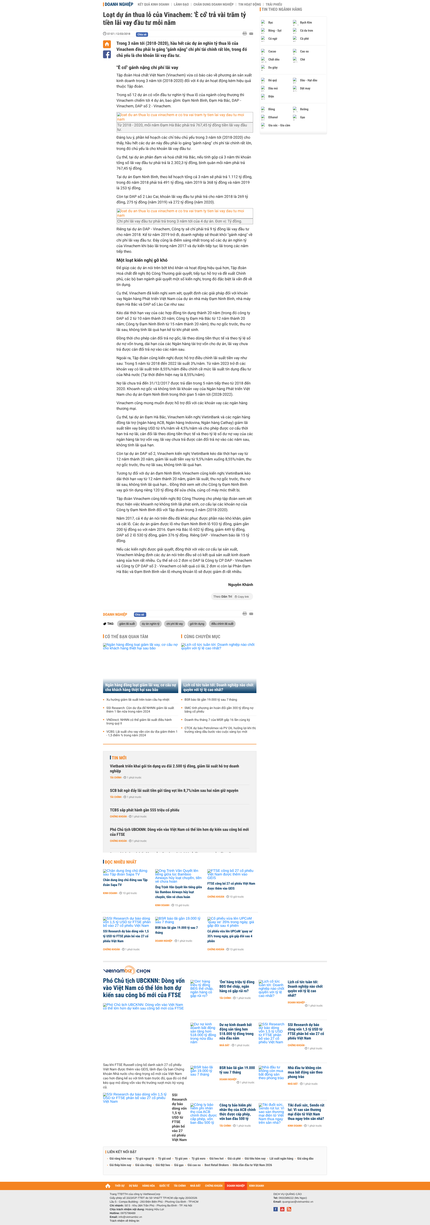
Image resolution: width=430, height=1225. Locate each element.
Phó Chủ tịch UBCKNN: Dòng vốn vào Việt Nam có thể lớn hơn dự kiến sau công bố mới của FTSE (179, 832)
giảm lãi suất (127, 624)
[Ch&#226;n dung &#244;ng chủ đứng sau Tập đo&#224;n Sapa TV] (127, 872)
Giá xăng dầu (305, 1158)
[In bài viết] (246, 33)
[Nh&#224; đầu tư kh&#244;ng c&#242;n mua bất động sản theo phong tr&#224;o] (272, 1075)
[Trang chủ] (107, 44)
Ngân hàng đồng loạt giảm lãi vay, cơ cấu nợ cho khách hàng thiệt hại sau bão (140, 687)
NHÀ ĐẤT (195, 1186)
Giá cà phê (234, 1158)
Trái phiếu (274, 4)
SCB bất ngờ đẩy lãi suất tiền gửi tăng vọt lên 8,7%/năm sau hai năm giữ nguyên (174, 790)
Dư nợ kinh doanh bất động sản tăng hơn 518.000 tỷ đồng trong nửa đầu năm (236, 1032)
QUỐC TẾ (164, 1186)
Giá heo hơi (216, 1158)
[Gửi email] (251, 33)
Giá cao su (194, 1165)
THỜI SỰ (120, 1186)
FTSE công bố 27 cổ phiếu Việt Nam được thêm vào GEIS (231, 885)
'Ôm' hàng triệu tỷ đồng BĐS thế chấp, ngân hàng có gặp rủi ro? (236, 986)
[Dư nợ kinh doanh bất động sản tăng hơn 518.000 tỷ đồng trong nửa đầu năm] (203, 1032)
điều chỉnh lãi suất (222, 624)
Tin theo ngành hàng (282, 9)
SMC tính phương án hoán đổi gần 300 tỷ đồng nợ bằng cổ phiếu (219, 709)
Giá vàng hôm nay (121, 1158)
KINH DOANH (256, 1186)
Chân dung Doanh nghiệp (214, 4)
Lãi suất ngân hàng (281, 1158)
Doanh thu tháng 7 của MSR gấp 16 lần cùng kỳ (217, 720)
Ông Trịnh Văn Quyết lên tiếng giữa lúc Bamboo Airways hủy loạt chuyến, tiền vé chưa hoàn (178, 892)
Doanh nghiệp (119, 4)
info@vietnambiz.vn (130, 1217)
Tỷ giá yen (181, 1158)
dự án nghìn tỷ (150, 624)
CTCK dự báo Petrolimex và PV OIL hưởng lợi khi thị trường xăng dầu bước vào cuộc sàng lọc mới (220, 730)
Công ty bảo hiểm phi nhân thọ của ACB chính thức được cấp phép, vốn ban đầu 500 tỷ (237, 1112)
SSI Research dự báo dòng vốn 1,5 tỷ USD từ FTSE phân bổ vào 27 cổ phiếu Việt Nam (126, 936)
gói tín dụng (197, 624)
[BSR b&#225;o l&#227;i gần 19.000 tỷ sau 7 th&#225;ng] (179, 920)
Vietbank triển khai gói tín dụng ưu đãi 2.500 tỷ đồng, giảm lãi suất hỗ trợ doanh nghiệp (174, 768)
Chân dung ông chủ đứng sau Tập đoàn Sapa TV (125, 882)
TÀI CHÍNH (180, 1186)
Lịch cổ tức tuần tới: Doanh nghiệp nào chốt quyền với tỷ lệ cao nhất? (218, 687)
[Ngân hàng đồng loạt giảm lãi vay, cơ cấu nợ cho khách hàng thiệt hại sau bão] (140, 668)
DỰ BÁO (133, 1186)
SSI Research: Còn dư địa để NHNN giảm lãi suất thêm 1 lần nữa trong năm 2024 (140, 709)
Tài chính (115, 777)
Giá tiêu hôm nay (255, 1158)
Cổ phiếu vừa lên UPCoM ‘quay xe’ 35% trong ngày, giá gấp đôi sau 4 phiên (230, 936)
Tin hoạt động (249, 4)
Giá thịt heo (163, 1165)
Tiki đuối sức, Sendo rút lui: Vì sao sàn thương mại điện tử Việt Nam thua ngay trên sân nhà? (306, 1112)
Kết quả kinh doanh (153, 4)
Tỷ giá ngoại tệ (145, 1158)
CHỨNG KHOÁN (214, 1186)
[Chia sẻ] (107, 54)
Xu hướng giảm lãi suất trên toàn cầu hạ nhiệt (137, 700)
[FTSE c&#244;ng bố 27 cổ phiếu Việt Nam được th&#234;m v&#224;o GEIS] (231, 874)
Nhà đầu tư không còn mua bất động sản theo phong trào (305, 1072)
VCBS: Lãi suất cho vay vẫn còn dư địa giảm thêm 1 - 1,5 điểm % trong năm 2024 (142, 733)
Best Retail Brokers (217, 1165)
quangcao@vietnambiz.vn (297, 1201)
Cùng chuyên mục (202, 636)
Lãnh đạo (181, 4)
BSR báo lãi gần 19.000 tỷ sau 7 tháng (211, 700)
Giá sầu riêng (143, 1165)
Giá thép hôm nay (120, 1165)
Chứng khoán (118, 816)
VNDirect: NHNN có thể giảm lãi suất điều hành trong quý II (139, 721)
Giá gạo (178, 1165)
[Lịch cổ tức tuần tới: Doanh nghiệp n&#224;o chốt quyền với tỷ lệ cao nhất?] (272, 989)
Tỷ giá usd (164, 1158)
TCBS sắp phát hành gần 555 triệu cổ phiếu (144, 810)
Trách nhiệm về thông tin (124, 1220)
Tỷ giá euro (198, 1158)
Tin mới (119, 757)
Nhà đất (224, 1045)
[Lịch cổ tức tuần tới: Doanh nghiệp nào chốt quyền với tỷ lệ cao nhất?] (218, 668)
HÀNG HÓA (148, 1186)
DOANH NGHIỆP (236, 1186)
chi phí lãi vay (174, 624)
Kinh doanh (110, 893)
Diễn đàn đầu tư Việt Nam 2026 (252, 1165)
